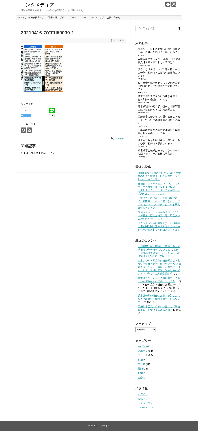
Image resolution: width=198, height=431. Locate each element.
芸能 (62, 17)
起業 (140, 373)
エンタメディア (37, 4)
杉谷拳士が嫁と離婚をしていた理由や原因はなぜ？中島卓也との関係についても (159, 86)
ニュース (83, 17)
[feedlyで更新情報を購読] (167, 4)
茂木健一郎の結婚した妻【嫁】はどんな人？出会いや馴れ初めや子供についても (159, 298)
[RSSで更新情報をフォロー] (173, 4)
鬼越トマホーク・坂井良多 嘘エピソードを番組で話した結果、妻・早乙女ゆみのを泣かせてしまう (159, 215)
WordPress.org (146, 407)
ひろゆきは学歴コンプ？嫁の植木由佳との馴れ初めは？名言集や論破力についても (159, 72)
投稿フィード (145, 398)
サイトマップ (97, 17)
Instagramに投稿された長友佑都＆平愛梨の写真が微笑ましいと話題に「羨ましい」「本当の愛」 (159, 176)
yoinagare (118, 138)
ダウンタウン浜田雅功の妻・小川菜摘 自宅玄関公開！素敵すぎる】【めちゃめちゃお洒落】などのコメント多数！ (160, 226)
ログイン (143, 394)
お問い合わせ (113, 17)
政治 (140, 359)
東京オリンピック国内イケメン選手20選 (37, 17)
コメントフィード (148, 403)
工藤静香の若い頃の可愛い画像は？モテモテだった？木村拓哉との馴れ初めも (159, 119)
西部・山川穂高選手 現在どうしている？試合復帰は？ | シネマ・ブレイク (159, 252)
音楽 (140, 377)
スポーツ (72, 17)
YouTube (143, 346)
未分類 (141, 364)
